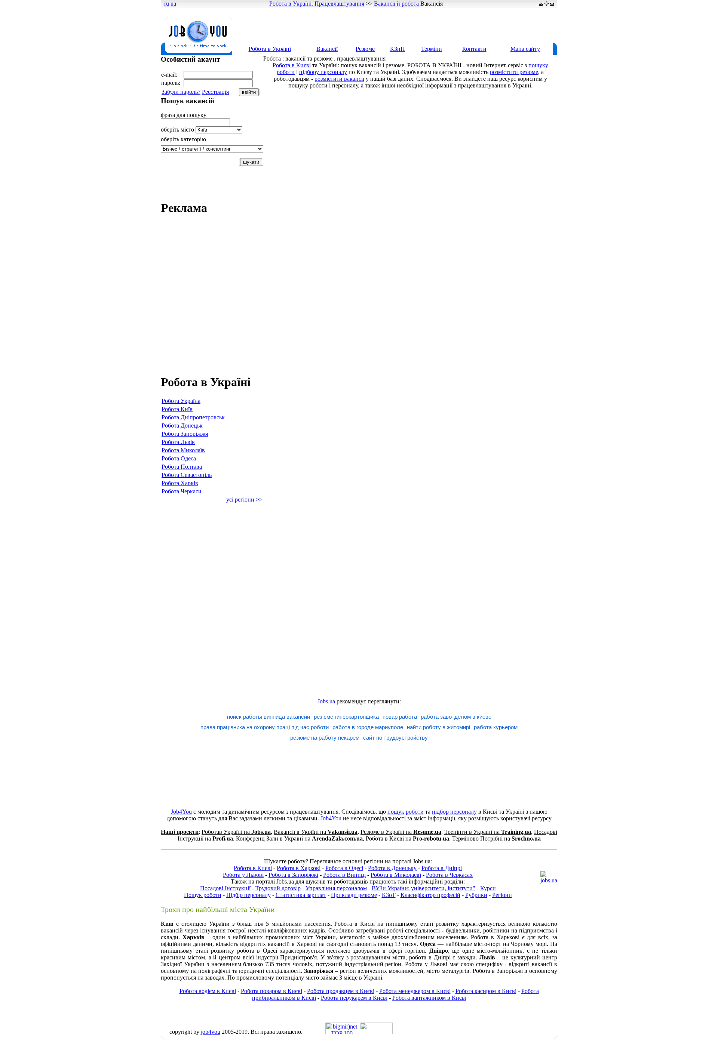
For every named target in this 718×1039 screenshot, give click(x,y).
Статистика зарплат (301, 895)
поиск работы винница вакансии (268, 716)
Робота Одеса (179, 458)
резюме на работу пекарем (324, 737)
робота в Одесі (257, 950)
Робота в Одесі (344, 868)
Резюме (365, 49)
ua (173, 3)
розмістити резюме (514, 72)
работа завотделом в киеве (456, 716)
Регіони (502, 895)
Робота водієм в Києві (208, 991)
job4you (210, 1032)
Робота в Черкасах (449, 875)
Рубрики (476, 895)
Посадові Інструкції (225, 888)
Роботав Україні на (236, 832)
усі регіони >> (244, 499)
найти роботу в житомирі (438, 727)
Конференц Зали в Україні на (299, 838)
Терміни (431, 49)
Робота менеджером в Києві (415, 991)
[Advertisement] (420, 25)
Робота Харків (180, 483)
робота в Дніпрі (430, 957)
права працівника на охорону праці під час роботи (264, 727)
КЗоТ (389, 895)
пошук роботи (405, 811)
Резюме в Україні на (400, 832)
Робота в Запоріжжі (293, 875)
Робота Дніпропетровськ (193, 417)
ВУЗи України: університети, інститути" (423, 888)
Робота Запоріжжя (185, 434)
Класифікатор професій (430, 895)
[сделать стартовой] (541, 3)
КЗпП (397, 49)
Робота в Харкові (298, 868)
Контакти (474, 49)
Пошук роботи (202, 895)
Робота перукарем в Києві (354, 998)
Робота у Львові (243, 875)
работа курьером (496, 727)
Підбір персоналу (248, 895)
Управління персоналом (336, 888)
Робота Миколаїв (183, 450)
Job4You (181, 811)
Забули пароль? (181, 92)
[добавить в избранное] (546, 3)
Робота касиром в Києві (485, 991)
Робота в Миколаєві (396, 875)
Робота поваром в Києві (271, 991)
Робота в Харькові (495, 937)
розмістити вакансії (339, 78)
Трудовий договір (278, 888)
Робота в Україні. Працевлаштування (316, 3)
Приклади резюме (354, 895)
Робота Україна (181, 401)
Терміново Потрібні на (496, 838)
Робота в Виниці (344, 875)
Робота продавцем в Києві (340, 991)
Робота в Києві (292, 65)
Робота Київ (177, 409)
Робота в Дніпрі (441, 868)
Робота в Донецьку (392, 868)
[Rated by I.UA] (376, 1032)
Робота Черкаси (182, 491)
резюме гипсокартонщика (346, 716)
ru (166, 3)
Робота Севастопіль (187, 475)
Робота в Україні (270, 49)
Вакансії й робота (397, 3)
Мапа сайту (525, 49)
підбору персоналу (323, 72)
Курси (488, 888)
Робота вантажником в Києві (429, 998)
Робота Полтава (182, 466)
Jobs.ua (326, 701)
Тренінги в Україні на (487, 832)
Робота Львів (178, 442)
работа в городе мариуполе (367, 727)
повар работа (400, 716)
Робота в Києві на (407, 838)
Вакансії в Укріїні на (316, 832)
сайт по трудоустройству (395, 737)
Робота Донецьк (182, 425)
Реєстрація (215, 92)
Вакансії (327, 49)
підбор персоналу (454, 811)
